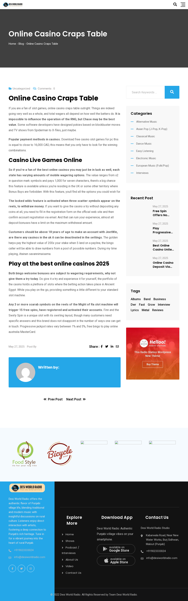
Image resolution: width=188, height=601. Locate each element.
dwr (133, 304)
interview (164, 304)
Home (70, 534)
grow (151, 304)
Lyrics (135, 310)
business (159, 299)
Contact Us (73, 573)
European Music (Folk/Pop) (152, 165)
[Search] (175, 4)
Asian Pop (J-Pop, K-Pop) (151, 129)
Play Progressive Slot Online (162, 230)
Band (147, 299)
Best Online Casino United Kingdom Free (163, 248)
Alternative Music (146, 121)
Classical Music (145, 136)
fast (142, 304)
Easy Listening (144, 151)
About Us (72, 559)
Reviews (157, 310)
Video (69, 566)
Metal (145, 310)
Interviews (142, 173)
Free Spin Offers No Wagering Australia (160, 213)
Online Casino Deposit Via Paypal (163, 265)
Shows (70, 541)
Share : (94, 346)
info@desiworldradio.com (29, 557)
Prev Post (55, 399)
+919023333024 (23, 550)
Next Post (73, 399)
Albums (136, 299)
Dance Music (144, 143)
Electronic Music (146, 158)
